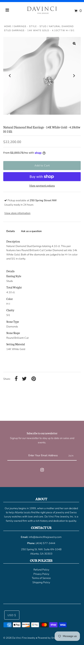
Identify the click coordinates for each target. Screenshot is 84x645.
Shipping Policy (41, 582)
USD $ (12, 615)
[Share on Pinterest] (33, 379)
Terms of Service (41, 578)
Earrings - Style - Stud (30, 26)
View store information (17, 213)
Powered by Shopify (49, 637)
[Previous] (9, 75)
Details (10, 231)
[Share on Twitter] (24, 379)
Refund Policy (41, 570)
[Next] (74, 75)
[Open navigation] (7, 10)
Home (7, 26)
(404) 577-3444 (45, 543)
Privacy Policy (41, 574)
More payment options (42, 186)
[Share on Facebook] (16, 379)
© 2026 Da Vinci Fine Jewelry (19, 637)
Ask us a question (31, 231)
